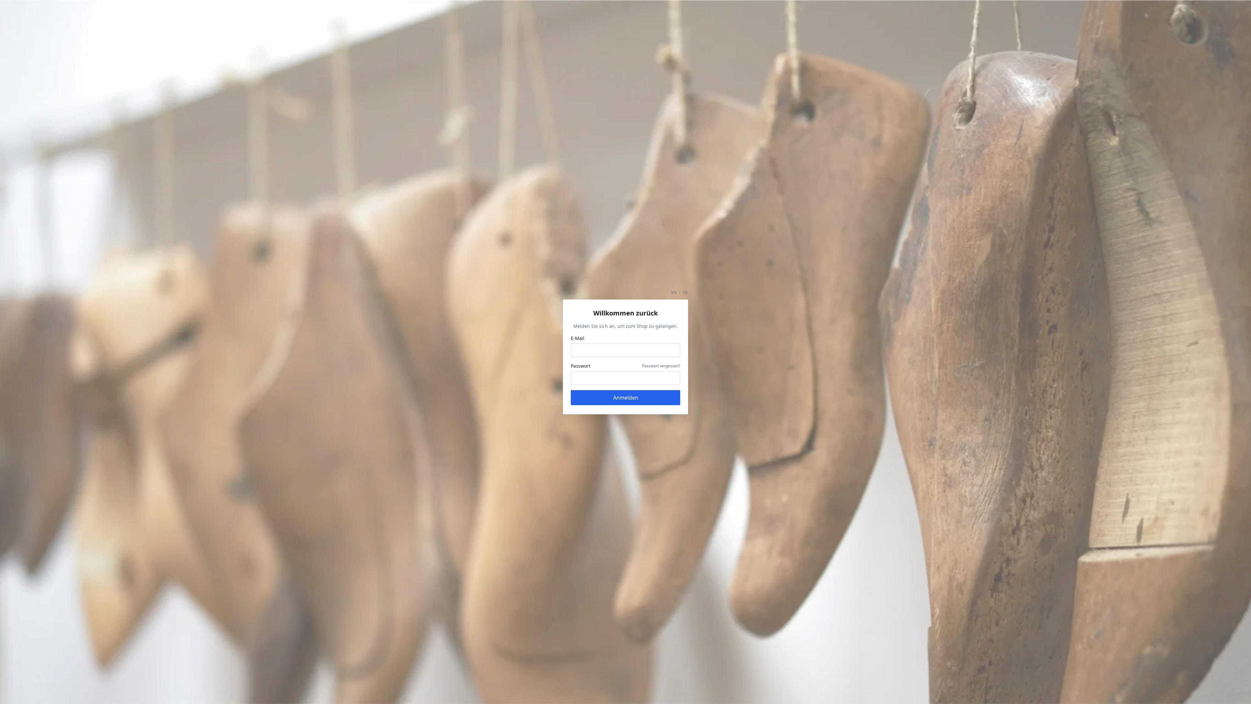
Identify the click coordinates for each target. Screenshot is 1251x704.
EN (674, 292)
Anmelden (625, 397)
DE (685, 292)
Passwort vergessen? (661, 366)
